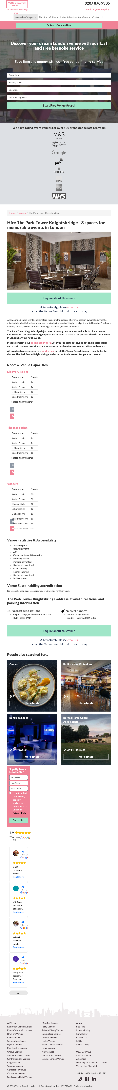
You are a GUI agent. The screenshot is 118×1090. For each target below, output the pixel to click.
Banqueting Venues (51, 1033)
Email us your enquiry (97, 9)
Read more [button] (18, 876)
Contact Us (97, 17)
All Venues (12, 1023)
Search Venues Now (60, 25)
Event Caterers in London (19, 1030)
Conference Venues (16, 1069)
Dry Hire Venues (15, 1033)
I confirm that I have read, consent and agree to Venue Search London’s (20, 803)
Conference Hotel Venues (19, 1076)
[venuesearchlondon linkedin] (94, 1079)
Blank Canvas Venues (52, 1044)
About (42, 17)
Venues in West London (18, 1055)
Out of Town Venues (52, 1055)
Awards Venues (49, 1037)
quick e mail (48, 351)
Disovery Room (17, 371)
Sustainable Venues (16, 1040)
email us (72, 307)
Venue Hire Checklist (86, 1066)
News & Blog (82, 1044)
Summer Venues (15, 1066)
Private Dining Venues (52, 1030)
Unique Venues (14, 1051)
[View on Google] (16, 853)
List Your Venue (83, 1055)
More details (13, 409)
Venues (22, 213)
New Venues (48, 1051)
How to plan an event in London (91, 1062)
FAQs (79, 1040)
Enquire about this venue (59, 298)
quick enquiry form (41, 342)
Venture (12, 483)
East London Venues (17, 1048)
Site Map (80, 1026)
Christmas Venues (16, 1073)
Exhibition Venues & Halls (19, 1026)
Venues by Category (25, 17)
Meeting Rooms (50, 1023)
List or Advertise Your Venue (74, 17)
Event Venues (13, 1037)
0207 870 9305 (97, 3)
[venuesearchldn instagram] (79, 1079)
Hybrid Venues (14, 1044)
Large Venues (13, 1062)
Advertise (81, 1058)
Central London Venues (18, 1058)
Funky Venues (48, 1040)
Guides (53, 17)
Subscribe (18, 820)
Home (12, 213)
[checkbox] (10, 793)
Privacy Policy (20, 812)
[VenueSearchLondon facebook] (86, 1079)
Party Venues (48, 1026)
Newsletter (81, 1033)
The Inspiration (17, 427)
